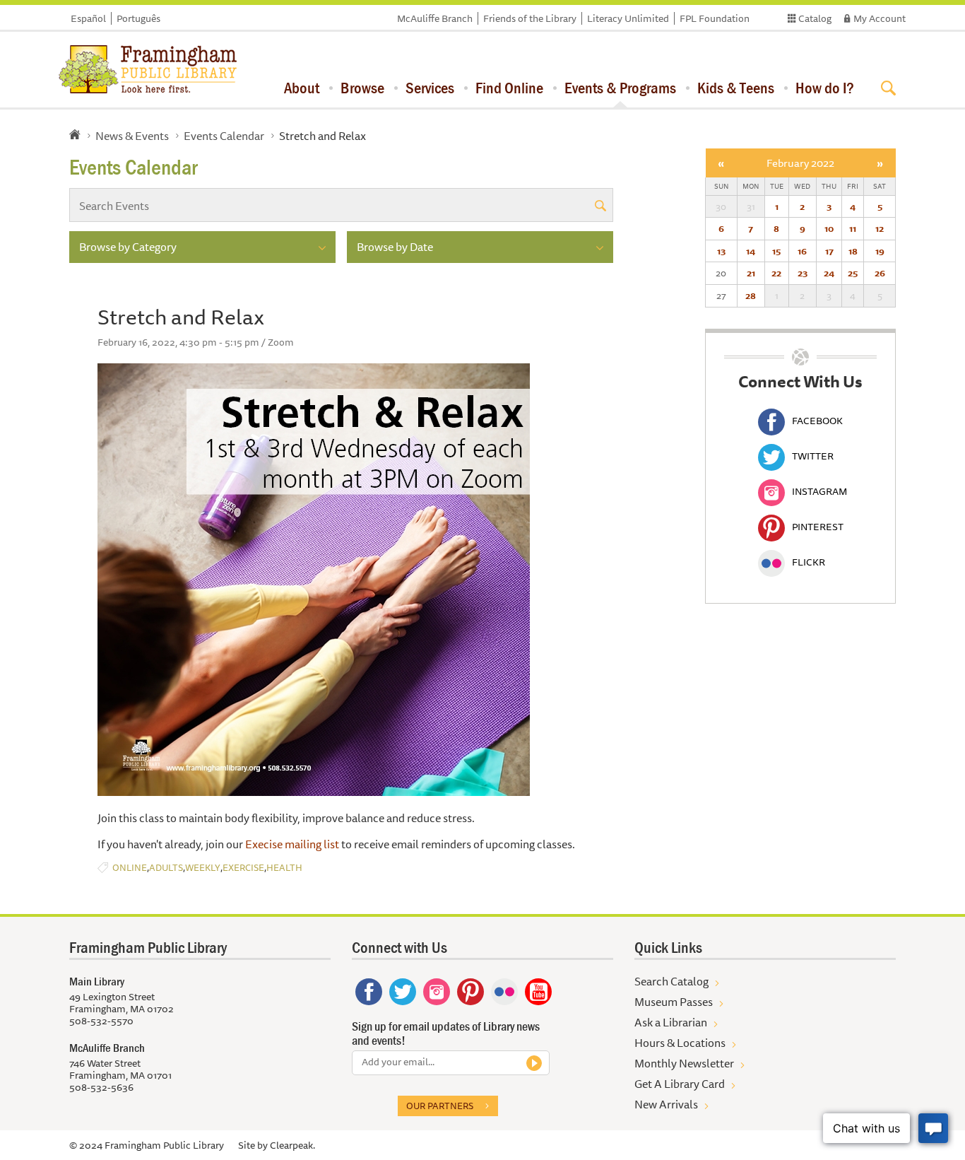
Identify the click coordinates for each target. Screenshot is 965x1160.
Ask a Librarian (670, 1022)
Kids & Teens (735, 88)
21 (751, 273)
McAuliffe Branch (435, 18)
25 (853, 273)
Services (429, 88)
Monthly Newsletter (684, 1063)
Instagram (819, 491)
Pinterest (817, 526)
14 (750, 251)
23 (802, 273)
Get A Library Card (679, 1083)
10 (829, 228)
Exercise (243, 867)
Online (129, 867)
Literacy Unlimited (628, 18)
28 (750, 295)
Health (284, 867)
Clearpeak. (292, 1145)
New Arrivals (666, 1104)
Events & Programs (620, 88)
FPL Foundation (715, 18)
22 (776, 273)
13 (721, 251)
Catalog (814, 18)
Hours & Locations (680, 1042)
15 (776, 251)
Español (88, 18)
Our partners (439, 1106)
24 (829, 273)
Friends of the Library (529, 18)
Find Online (509, 88)
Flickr (808, 562)
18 (853, 251)
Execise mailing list (292, 844)
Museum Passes (673, 1001)
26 (880, 273)
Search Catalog (671, 981)
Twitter (813, 456)
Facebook (817, 420)
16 (802, 251)
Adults (166, 867)
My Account (879, 18)
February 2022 (800, 163)
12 (879, 228)
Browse (362, 88)
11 (852, 228)
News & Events (132, 136)
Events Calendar (224, 136)
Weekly (202, 867)
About (301, 88)
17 (829, 251)
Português (138, 18)
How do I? (824, 88)
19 (879, 251)
